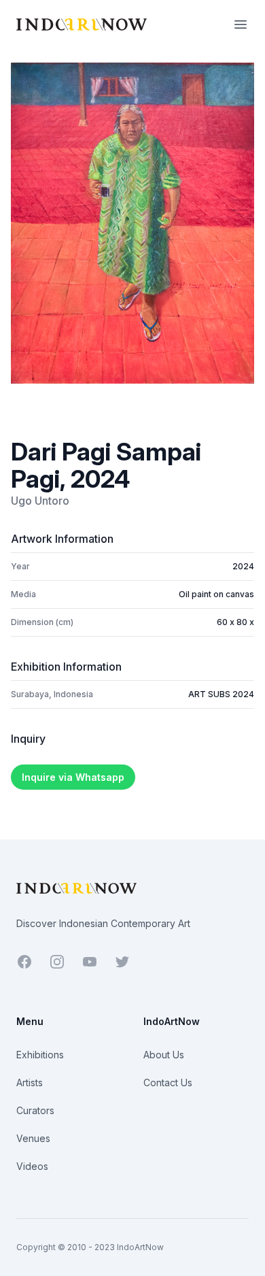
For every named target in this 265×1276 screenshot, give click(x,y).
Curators (35, 1110)
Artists (29, 1082)
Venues (33, 1138)
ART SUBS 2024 (221, 694)
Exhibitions (40, 1054)
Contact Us (167, 1082)
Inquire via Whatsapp (73, 777)
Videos (32, 1166)
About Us (163, 1054)
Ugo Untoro (40, 500)
